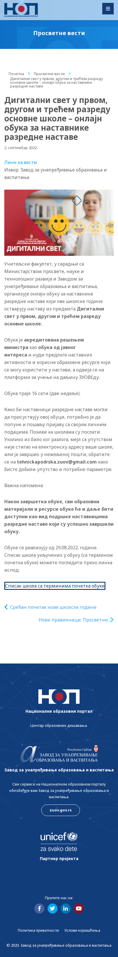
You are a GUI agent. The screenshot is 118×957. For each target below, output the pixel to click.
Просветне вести (49, 73)
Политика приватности (38, 930)
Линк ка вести (20, 162)
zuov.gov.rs (61, 810)
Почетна (16, 73)
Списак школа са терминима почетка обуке (55, 586)
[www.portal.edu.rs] (21, 10)
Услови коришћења (82, 930)
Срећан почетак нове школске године (53, 607)
